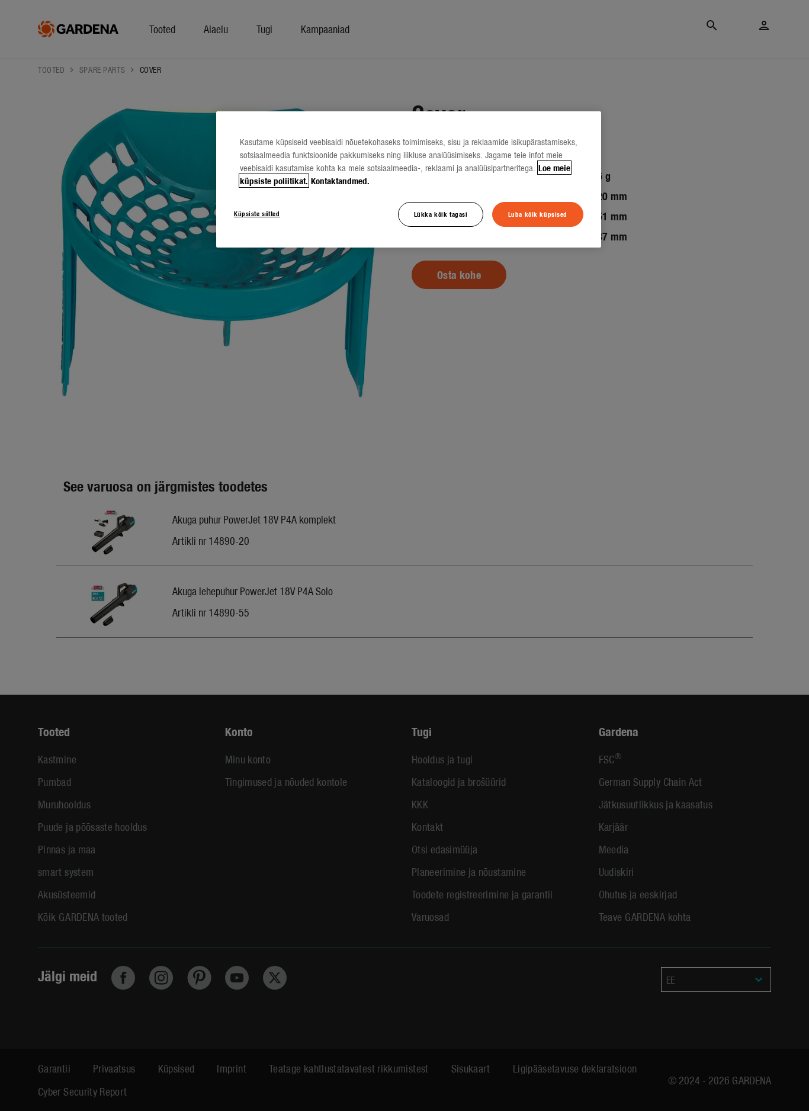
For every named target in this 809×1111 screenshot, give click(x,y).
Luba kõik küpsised (537, 214)
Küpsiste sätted (257, 213)
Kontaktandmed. (340, 181)
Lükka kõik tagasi (441, 214)
